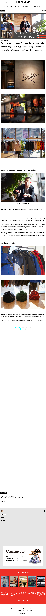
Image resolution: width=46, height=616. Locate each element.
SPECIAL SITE (36, 6)
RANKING (26, 6)
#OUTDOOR (3, 514)
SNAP (23, 6)
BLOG (15, 6)
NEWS (4, 6)
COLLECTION (19, 6)
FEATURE (7, 6)
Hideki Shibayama (5, 55)
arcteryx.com (3, 501)
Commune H (41, 6)
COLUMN (11, 6)
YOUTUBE (31, 6)
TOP (1, 520)
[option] (5, 587)
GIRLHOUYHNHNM (23, 600)
